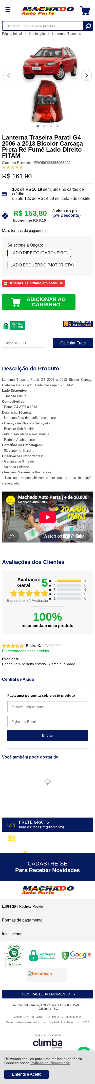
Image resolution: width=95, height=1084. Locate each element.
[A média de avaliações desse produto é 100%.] (12, 167)
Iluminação (37, 34)
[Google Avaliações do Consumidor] (46, 975)
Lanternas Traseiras (66, 34)
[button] (37, 126)
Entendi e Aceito (26, 1074)
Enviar (47, 735)
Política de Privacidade (50, 1063)
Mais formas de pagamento (24, 231)
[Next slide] (86, 75)
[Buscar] (88, 25)
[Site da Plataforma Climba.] (48, 1041)
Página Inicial (12, 34)
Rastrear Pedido (31, 906)
